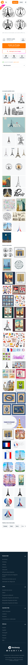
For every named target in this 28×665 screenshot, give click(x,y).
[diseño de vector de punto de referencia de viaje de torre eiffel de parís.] (13, 191)
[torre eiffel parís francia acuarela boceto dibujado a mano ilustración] (7, 288)
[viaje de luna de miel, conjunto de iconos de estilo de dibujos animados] (4, 463)
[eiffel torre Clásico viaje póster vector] (8, 424)
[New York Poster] (6, 206)
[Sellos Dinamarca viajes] (9, 378)
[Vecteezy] (2, 2)
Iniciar (21, 2)
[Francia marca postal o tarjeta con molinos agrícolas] (8, 603)
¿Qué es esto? (16, 62)
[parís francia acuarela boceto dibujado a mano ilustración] (7, 615)
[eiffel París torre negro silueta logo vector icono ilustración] (8, 151)
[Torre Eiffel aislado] (9, 177)
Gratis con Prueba (14, 45)
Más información (7, 64)
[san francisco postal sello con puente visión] (19, 325)
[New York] (6, 265)
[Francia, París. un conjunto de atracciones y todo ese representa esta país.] (17, 364)
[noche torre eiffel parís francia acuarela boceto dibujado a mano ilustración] (7, 230)
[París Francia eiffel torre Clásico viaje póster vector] (8, 412)
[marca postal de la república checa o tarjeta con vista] (7, 543)
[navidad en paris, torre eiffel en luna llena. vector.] (19, 298)
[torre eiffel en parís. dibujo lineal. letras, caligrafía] (7, 164)
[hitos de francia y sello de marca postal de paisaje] (8, 324)
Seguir (23, 40)
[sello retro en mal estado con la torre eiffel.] (7, 313)
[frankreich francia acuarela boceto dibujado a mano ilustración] (8, 530)
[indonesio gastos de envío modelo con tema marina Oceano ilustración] (9, 555)
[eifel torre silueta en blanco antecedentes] (7, 491)
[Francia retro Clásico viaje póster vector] (8, 438)
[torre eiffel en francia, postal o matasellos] (7, 366)
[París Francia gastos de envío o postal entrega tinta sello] (9, 339)
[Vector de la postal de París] (7, 518)
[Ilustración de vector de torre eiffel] (9, 218)
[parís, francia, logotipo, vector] (8, 240)
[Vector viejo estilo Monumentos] (9, 277)
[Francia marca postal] (18, 614)
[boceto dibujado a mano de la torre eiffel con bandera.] (9, 97)
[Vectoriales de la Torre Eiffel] (13, 136)
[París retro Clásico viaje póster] (8, 353)
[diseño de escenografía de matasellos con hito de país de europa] (6, 474)
